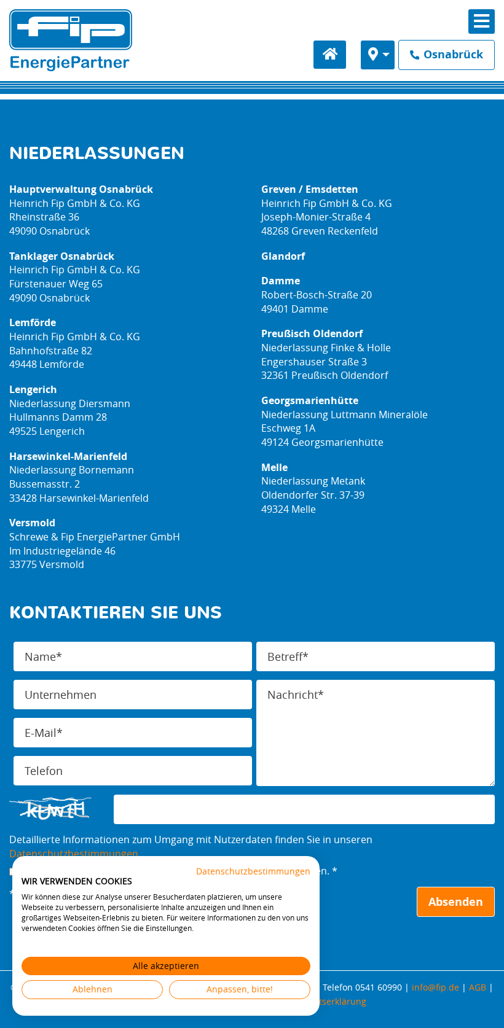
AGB (477, 987)
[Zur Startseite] (70, 40)
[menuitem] (378, 55)
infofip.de (435, 987)
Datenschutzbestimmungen (73, 853)
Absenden (455, 901)
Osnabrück (451, 54)
